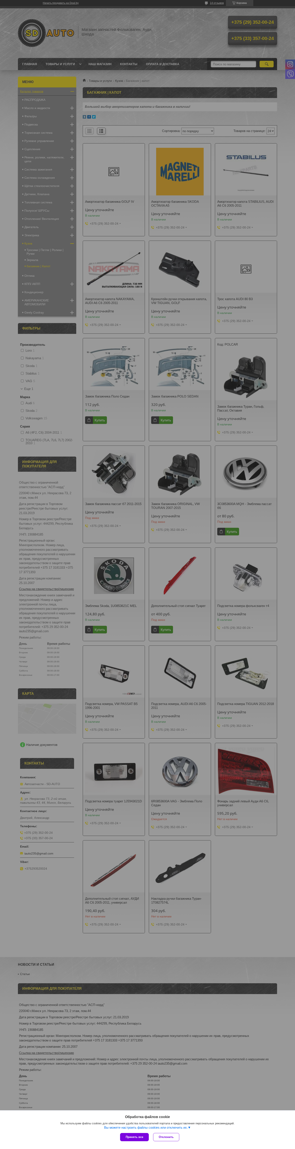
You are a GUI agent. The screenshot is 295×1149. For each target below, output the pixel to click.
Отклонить (166, 1137)
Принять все (134, 1137)
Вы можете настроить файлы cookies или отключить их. (146, 1127)
